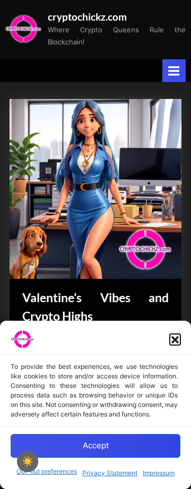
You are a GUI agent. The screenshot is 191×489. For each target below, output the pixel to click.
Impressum (159, 473)
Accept (96, 445)
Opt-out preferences (46, 471)
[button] (175, 339)
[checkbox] (27, 461)
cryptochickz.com (87, 17)
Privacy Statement (109, 473)
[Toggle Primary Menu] (174, 70)
